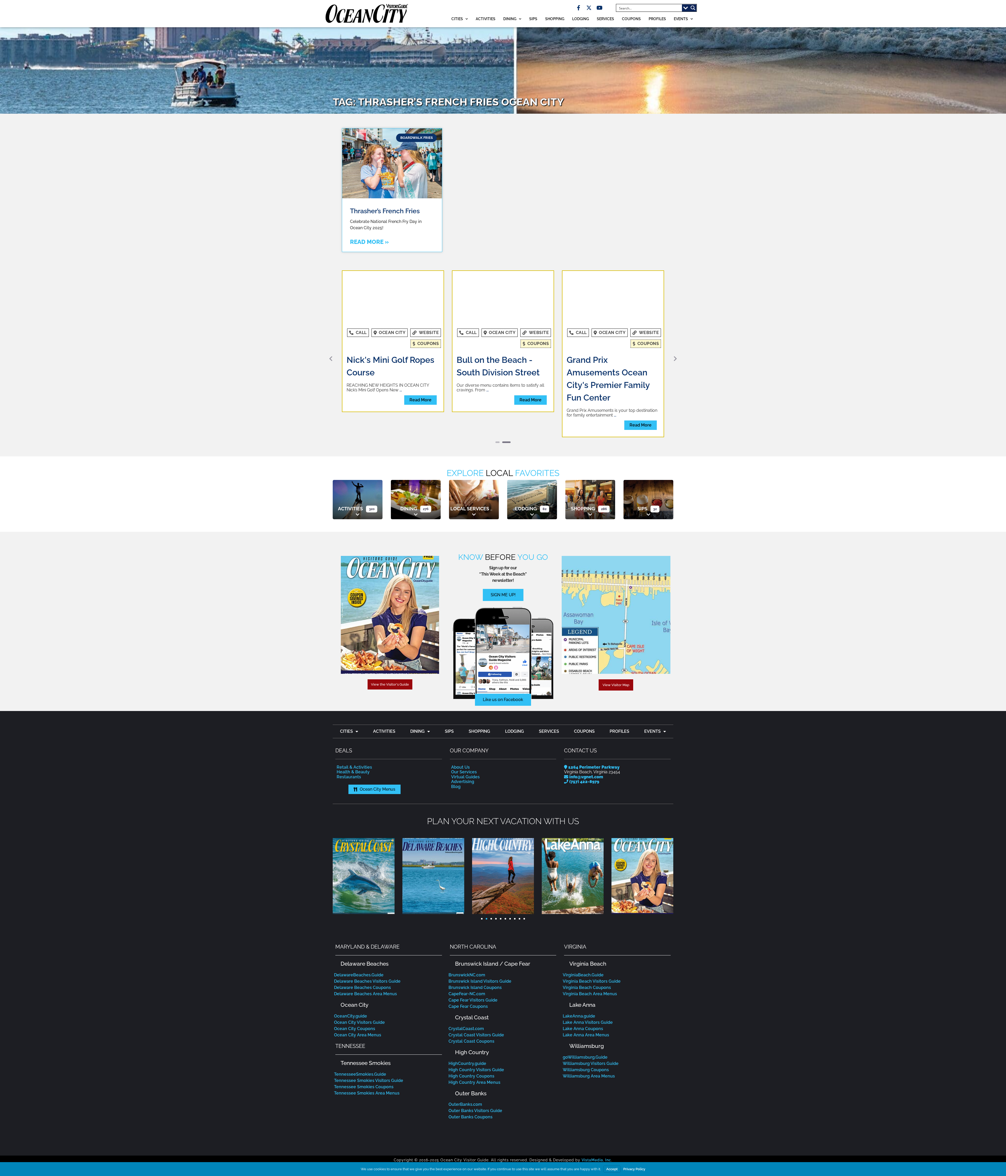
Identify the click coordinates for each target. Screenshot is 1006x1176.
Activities (485, 19)
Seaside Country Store (501, 360)
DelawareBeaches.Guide (359, 940)
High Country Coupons (471, 1041)
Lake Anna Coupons (583, 993)
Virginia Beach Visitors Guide (592, 946)
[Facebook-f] (578, 8)
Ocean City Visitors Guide (359, 987)
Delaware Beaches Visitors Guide (367, 946)
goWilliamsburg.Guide (585, 1022)
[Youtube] (599, 8)
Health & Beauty (353, 737)
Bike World (368, 360)
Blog (456, 751)
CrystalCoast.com (466, 993)
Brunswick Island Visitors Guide (480, 946)
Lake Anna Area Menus (586, 1000)
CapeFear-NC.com (467, 958)
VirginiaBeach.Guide (583, 940)
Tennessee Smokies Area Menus (367, 1058)
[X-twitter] (589, 8)
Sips (533, 19)
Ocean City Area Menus (357, 1000)
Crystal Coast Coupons (471, 1006)
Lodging (580, 19)
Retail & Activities (354, 732)
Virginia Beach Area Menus (590, 958)
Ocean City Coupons (354, 993)
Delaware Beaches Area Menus (365, 958)
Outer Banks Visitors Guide (475, 1076)
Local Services (469, 474)
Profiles (657, 19)
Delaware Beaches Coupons (362, 952)
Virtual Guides (465, 742)
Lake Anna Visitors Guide (588, 987)
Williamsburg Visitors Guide (591, 1028)
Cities (457, 19)
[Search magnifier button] (693, 8)
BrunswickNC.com (467, 940)
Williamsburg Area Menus (589, 1041)
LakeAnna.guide (579, 981)
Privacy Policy (634, 1169)
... (353, 378)
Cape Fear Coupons (468, 971)
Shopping (554, 19)
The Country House (605, 360)
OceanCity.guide (350, 981)
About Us (460, 732)
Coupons (631, 19)
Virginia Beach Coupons (587, 952)
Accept (612, 1169)
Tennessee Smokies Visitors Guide (368, 1045)
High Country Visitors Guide (476, 1034)
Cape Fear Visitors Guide (473, 965)
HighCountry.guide (467, 1028)
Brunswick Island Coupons (475, 952)
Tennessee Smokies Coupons (363, 1051)
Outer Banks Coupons (471, 1082)
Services (605, 19)
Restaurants (349, 742)
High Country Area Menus (474, 1047)
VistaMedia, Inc (596, 1125)
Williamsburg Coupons (586, 1034)
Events (681, 19)
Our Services (464, 737)
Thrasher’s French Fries (385, 211)
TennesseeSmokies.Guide (360, 1039)
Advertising (462, 746)
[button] (330, 341)
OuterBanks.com (465, 1069)
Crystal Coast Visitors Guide (476, 1000)
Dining (509, 19)
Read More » (369, 241)
